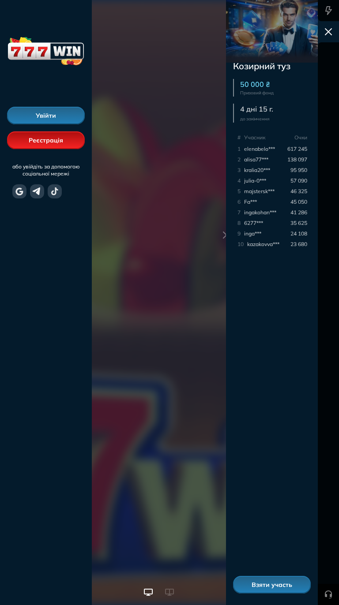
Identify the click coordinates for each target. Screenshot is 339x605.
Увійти (46, 116)
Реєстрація (46, 140)
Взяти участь (272, 585)
